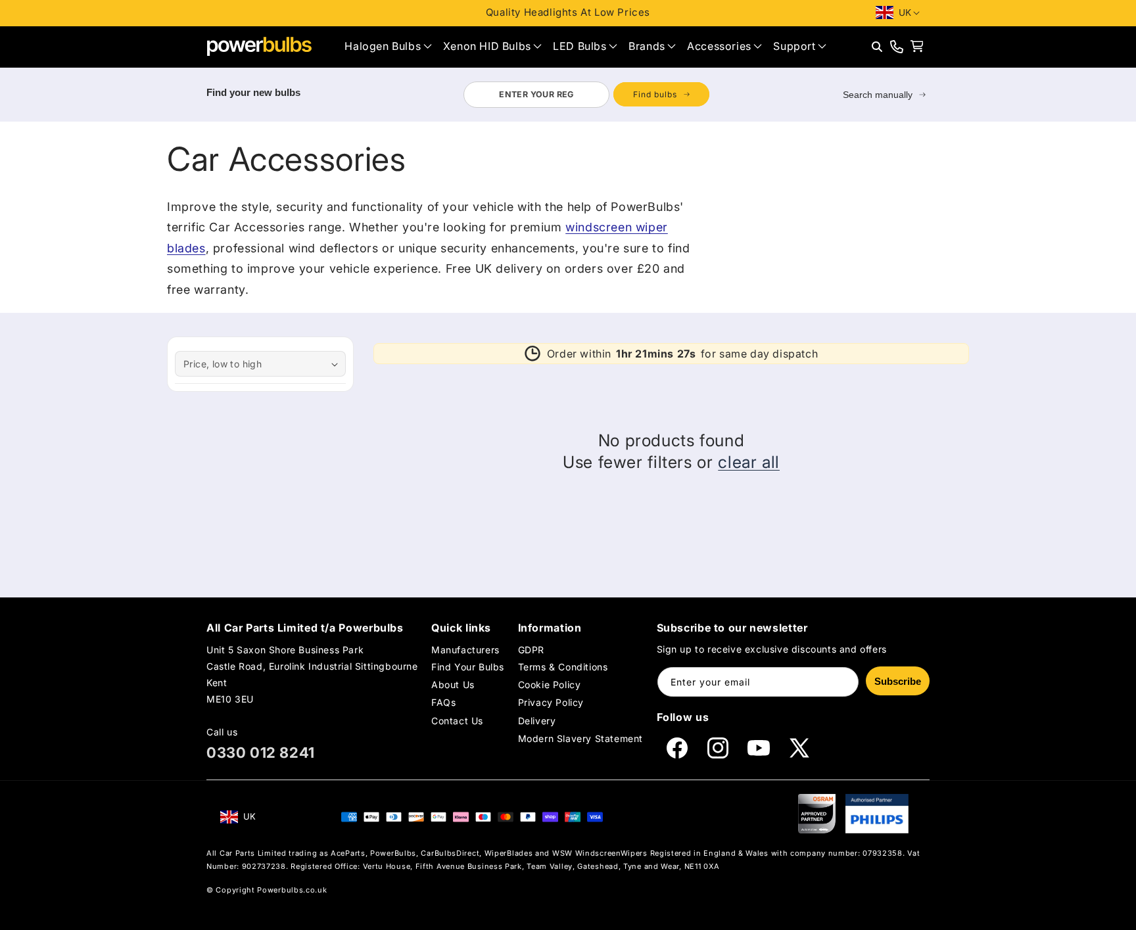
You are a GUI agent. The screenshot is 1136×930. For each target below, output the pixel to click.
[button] (388, 46)
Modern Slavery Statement (580, 738)
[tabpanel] (586, 94)
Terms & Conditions (563, 666)
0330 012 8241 (260, 752)
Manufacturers (465, 649)
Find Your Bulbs (467, 666)
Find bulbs (655, 94)
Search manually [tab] (877, 94)
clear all (749, 462)
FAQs (443, 702)
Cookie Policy (549, 684)
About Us (453, 684)
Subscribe (897, 681)
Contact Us (457, 720)
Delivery (537, 720)
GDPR (531, 649)
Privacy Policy (551, 702)
